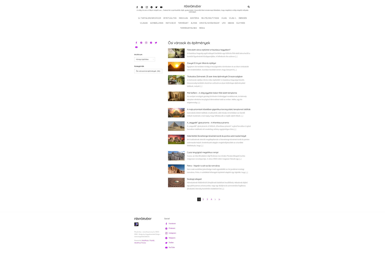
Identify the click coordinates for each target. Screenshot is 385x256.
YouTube (171, 247)
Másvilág (183, 18)
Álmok (194, 23)
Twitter (171, 242)
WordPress (145, 240)
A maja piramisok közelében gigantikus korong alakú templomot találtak (218, 109)
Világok (144, 23)
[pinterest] (142, 7)
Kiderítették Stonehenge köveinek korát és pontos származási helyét (216, 136)
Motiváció (171, 23)
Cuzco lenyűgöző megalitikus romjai (202, 152)
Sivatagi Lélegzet (194, 179)
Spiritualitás (170, 18)
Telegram (171, 238)
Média (202, 28)
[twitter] (156, 7)
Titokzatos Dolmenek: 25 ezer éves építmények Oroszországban (215, 76)
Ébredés (243, 18)
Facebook (172, 223)
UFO (224, 23)
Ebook (231, 23)
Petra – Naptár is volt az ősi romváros (203, 165)
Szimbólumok (156, 23)
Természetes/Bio (188, 28)
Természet (183, 23)
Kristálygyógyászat (210, 23)
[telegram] (152, 7)
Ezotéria (194, 18)
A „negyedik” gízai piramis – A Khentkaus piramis (208, 122)
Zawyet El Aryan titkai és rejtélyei (201, 63)
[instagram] (147, 7)
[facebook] (137, 7)
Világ (224, 18)
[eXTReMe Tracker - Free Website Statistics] (136, 226)
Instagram (172, 233)
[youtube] (161, 7)
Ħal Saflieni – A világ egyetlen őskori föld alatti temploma (212, 93)
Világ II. (233, 18)
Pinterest (171, 228)
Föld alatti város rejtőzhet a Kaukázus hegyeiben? (208, 49)
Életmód (241, 23)
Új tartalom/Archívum (149, 18)
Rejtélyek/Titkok (210, 18)
